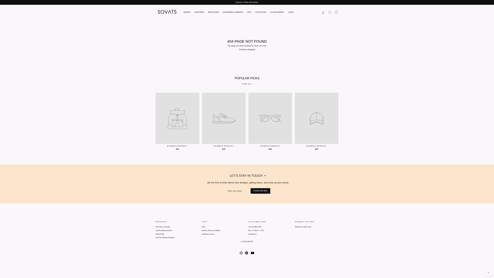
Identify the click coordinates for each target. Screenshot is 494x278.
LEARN (291, 12)
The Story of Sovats (163, 227)
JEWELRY (187, 12)
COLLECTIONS (260, 12)
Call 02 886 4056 (254, 227)
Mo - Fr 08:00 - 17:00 (256, 230)
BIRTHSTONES (213, 12)
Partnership (160, 234)
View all (247, 84)
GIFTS (249, 12)
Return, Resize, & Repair (211, 230)
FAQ (203, 227)
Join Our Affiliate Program (165, 237)
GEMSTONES (199, 12)
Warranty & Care (208, 234)
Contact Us (252, 234)
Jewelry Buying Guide (164, 230)
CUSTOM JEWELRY (277, 12)
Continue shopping (247, 49)
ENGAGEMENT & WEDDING (233, 12)
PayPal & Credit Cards (303, 227)
